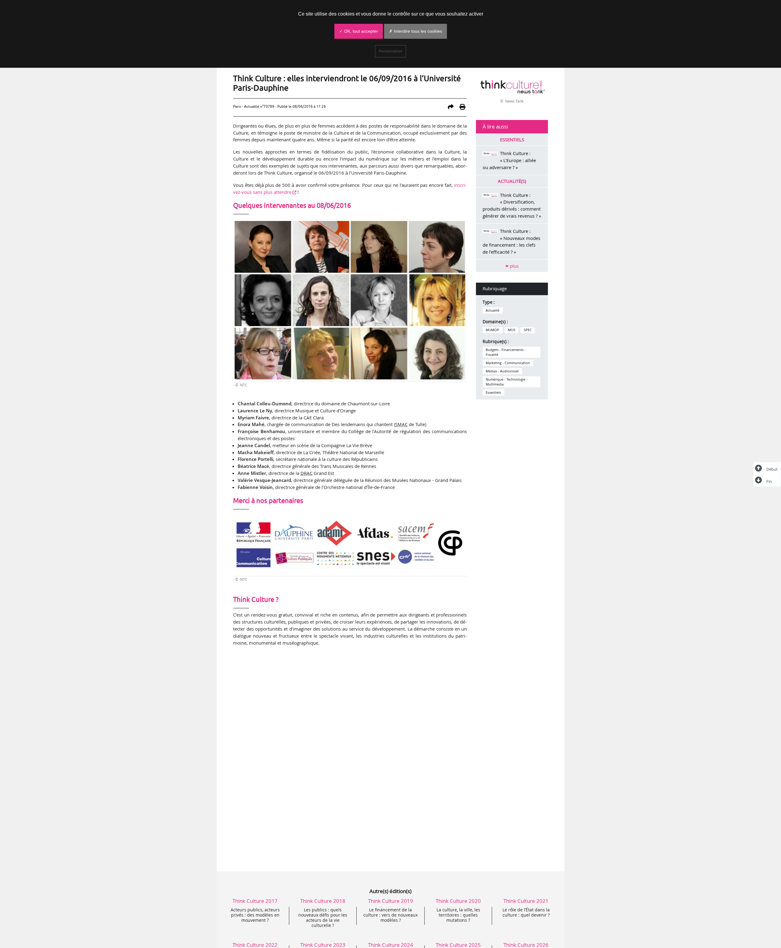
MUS (511, 330)
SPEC (528, 330)
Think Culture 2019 (390, 900)
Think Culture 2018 (322, 900)
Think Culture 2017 (255, 900)
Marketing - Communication (508, 363)
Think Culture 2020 (458, 900)
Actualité (492, 310)
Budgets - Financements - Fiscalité (506, 352)
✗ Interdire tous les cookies (415, 31)
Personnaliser (390, 51)
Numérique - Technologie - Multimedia (506, 381)
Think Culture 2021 (526, 900)
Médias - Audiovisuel (502, 371)
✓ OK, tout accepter (358, 31)
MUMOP (492, 330)
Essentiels (493, 392)
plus (514, 266)
